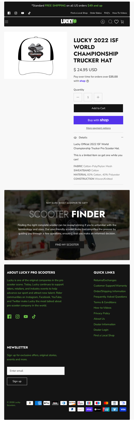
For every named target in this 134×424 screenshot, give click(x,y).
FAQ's (107, 13)
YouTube (56, 297)
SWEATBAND (82, 170)
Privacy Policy (102, 313)
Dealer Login (101, 330)
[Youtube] (22, 13)
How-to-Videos (102, 307)
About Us (99, 318)
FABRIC (78, 166)
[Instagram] (15, 13)
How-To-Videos (119, 13)
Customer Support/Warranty (110, 285)
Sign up (17, 381)
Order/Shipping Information (110, 291)
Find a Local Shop (79, 13)
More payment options (98, 128)
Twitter (16, 301)
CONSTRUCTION (84, 179)
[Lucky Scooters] (69, 22)
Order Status (96, 13)
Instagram (32, 297)
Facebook (44, 297)
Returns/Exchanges (105, 280)
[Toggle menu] (8, 22)
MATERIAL (80, 174)
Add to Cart (98, 108)
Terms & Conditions (105, 302)
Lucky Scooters (13, 404)
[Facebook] (9, 13)
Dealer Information (105, 324)
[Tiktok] (29, 13)
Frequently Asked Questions (110, 296)
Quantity (79, 89)
